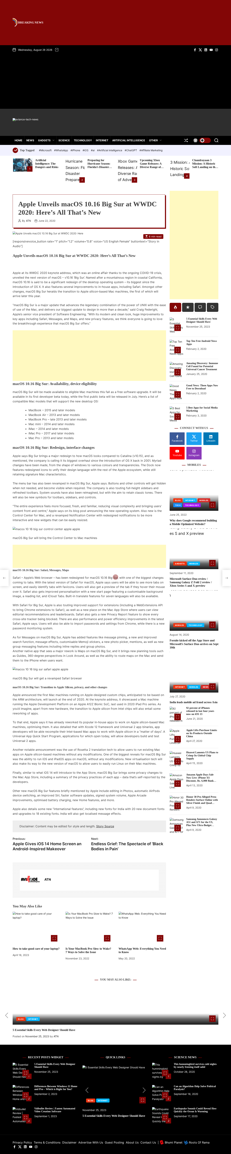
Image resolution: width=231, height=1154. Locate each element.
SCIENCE (64, 140)
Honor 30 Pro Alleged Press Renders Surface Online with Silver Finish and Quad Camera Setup (202, 801)
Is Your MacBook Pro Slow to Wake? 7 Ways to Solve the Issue (88, 950)
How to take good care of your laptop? (36, 948)
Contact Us (148, 1142)
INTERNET (102, 140)
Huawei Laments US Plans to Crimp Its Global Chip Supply (202, 755)
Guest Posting (114, 1142)
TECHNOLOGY (83, 140)
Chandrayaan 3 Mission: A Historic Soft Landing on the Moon (204, 165)
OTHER (153, 140)
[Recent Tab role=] (188, 307)
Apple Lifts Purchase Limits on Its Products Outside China (201, 733)
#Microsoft (45, 150)
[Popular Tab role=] (175, 307)
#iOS (86, 150)
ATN (28, 221)
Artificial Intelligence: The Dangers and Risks (46, 164)
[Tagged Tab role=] (212, 307)
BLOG (178, 500)
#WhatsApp (61, 150)
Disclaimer (69, 1142)
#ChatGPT (131, 150)
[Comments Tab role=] (200, 307)
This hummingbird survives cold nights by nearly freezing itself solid (195, 1066)
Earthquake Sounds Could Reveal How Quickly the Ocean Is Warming (195, 1110)
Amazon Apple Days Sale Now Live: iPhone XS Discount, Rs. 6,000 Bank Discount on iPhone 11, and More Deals (201, 780)
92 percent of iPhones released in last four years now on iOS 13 (200, 711)
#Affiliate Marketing (151, 150)
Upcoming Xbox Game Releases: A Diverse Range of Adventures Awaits (151, 165)
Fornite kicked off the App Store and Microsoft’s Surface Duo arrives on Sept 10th (194, 644)
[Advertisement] (115, 79)
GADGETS (44, 140)
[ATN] (30, 880)
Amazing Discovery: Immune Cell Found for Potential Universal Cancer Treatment (202, 366)
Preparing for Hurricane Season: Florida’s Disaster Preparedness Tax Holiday (99, 167)
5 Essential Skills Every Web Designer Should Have (201, 320)
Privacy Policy (22, 1142)
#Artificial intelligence (110, 150)
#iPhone (76, 150)
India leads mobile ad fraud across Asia (193, 702)
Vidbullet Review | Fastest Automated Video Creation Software (54, 1110)
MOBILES (203, 500)
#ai (93, 150)
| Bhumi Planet (170, 1142)
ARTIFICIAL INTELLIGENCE (128, 140)
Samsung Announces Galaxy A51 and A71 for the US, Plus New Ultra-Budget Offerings (201, 823)
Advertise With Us (90, 1142)
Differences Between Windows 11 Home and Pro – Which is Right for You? (55, 1088)
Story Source (105, 826)
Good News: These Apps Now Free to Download (202, 387)
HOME (18, 140)
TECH (177, 505)
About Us (132, 1142)
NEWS (30, 140)
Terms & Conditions (47, 1142)
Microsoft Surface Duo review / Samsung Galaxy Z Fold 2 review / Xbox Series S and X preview (191, 582)
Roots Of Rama (199, 1142)
